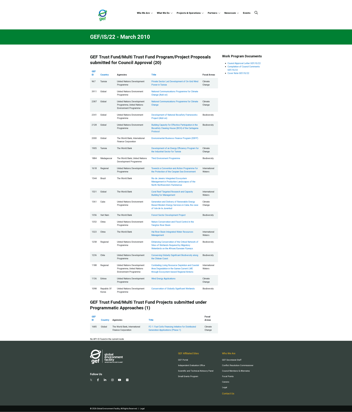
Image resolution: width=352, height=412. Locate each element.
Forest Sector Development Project (168, 215)
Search (256, 12)
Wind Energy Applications (163, 278)
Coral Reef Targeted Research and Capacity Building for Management (172, 193)
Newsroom (230, 13)
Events (246, 13)
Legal (224, 387)
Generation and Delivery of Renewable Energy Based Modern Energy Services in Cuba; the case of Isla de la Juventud (174, 205)
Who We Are (143, 13)
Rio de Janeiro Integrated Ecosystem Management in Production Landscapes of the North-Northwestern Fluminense (173, 182)
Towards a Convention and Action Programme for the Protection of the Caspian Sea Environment (174, 170)
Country (104, 74)
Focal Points (228, 376)
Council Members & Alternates (236, 370)
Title (153, 74)
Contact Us (228, 394)
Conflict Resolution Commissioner (237, 365)
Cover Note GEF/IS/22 (238, 73)
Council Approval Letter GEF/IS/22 (244, 63)
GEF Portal (183, 359)
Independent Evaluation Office (191, 365)
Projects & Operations (189, 13)
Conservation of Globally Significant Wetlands (173, 288)
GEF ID (94, 73)
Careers (225, 381)
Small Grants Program (188, 376)
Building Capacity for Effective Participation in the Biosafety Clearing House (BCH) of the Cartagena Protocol (174, 128)
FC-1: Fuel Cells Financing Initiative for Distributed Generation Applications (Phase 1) (172, 328)
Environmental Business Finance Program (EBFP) (174, 138)
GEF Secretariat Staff (231, 359)
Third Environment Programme (165, 158)
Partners (212, 13)
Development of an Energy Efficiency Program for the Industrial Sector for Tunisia (175, 150)
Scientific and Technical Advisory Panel (195, 370)
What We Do (163, 13)
